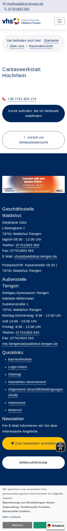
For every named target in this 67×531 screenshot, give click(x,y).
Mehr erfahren (12, 516)
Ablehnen (17, 525)
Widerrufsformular (33, 462)
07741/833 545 (27, 332)
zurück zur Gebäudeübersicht (33, 140)
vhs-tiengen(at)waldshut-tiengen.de (30, 344)
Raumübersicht (41, 46)
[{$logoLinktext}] (21, 21)
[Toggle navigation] (59, 21)
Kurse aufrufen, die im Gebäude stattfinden (33, 113)
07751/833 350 (27, 245)
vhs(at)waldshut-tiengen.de (35, 256)
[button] (33, 443)
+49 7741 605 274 (22, 99)
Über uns (17, 46)
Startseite (51, 40)
